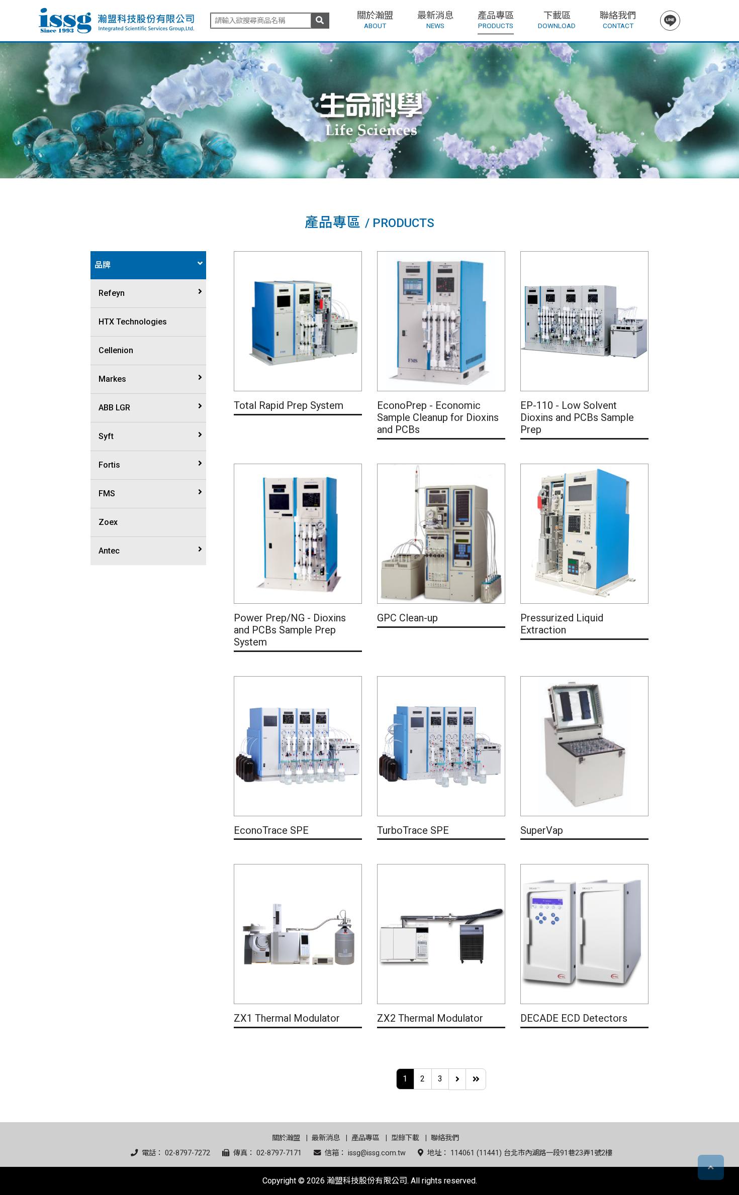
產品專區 (365, 1138)
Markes (112, 379)
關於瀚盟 (286, 1138)
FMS (107, 493)
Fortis (109, 465)
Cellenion (116, 350)
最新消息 (326, 1138)
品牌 (103, 265)
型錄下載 (405, 1138)
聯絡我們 (445, 1138)
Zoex (108, 522)
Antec (109, 551)
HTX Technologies (133, 322)
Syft (106, 436)
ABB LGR (114, 407)
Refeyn (112, 293)
